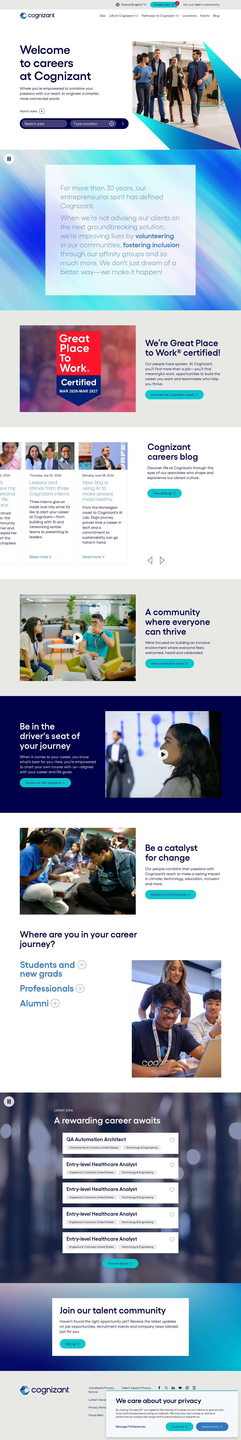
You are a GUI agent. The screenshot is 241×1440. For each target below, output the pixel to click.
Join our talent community (201, 4)
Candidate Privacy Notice (101, 1389)
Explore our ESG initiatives (169, 894)
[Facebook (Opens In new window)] (159, 1388)
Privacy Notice (98, 1407)
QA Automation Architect (96, 1139)
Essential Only (210, 1426)
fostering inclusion (151, 245)
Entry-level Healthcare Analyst (101, 1164)
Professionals (47, 988)
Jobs (102, 15)
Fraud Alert (96, 1415)
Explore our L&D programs (43, 782)
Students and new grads (47, 969)
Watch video (36, 111)
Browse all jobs (118, 1263)
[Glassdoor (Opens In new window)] (194, 1388)
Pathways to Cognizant (158, 15)
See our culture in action (168, 663)
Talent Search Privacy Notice (136, 1389)
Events (205, 15)
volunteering (154, 236)
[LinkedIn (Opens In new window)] (173, 1388)
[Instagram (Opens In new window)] (187, 1388)
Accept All (178, 1426)
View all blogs (162, 493)
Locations (190, 15)
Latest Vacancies (101, 1399)
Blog (216, 15)
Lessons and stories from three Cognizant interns (49, 488)
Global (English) (131, 4)
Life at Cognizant (121, 15)
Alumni (34, 1003)
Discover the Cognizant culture (172, 394)
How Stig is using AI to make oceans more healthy (97, 491)
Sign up (71, 1343)
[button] (149, 560)
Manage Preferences (131, 1426)
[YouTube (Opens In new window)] (180, 1388)
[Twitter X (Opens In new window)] (166, 1388)
